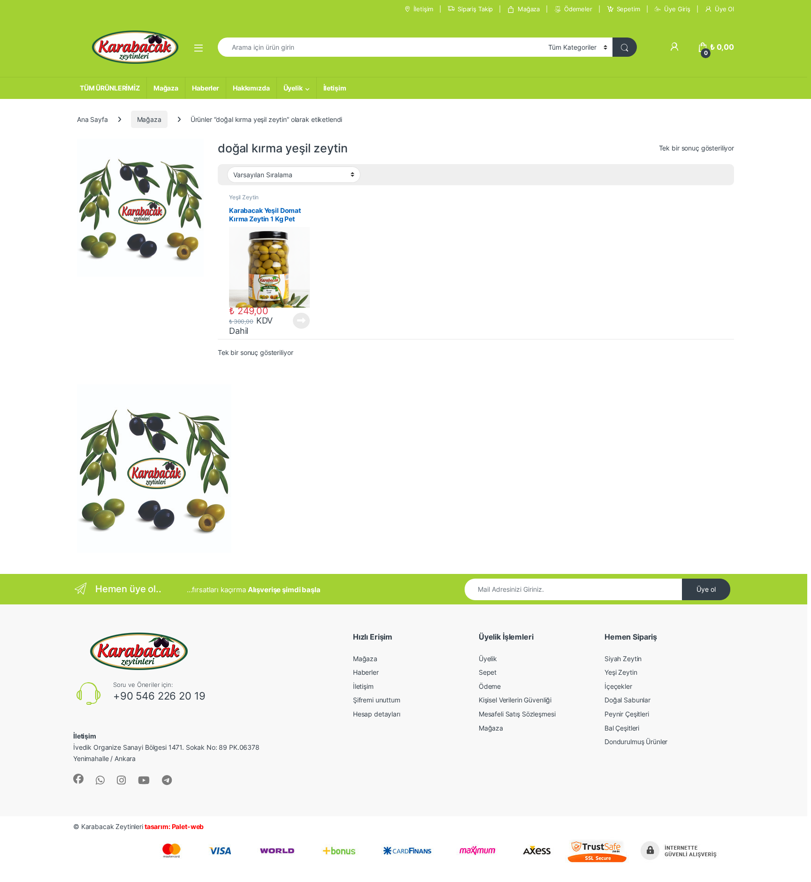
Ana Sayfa (92, 119)
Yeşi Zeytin (620, 672)
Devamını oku (296, 321)
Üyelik (293, 88)
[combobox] (380, 47)
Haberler (205, 88)
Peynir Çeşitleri (626, 714)
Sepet (488, 672)
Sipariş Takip (475, 9)
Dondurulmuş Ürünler (635, 742)
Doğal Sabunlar (627, 700)
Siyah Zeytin (623, 659)
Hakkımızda (251, 88)
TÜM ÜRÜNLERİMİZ (110, 88)
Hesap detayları (376, 714)
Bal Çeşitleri (621, 728)
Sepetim (628, 9)
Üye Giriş (677, 9)
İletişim (423, 9)
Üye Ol (724, 9)
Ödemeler (578, 9)
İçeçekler (618, 686)
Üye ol (706, 589)
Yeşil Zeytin (244, 197)
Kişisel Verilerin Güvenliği (515, 700)
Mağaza (529, 9)
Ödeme (490, 686)
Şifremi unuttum (376, 700)
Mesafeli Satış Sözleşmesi (517, 714)
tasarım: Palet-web (173, 826)
